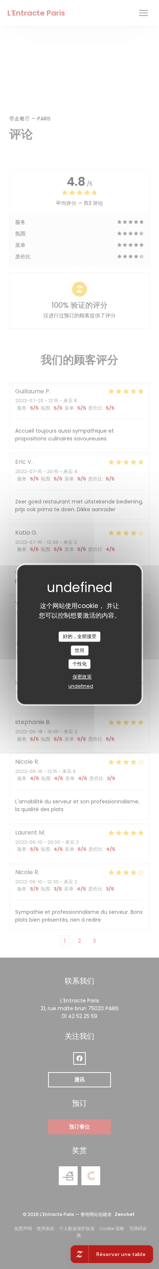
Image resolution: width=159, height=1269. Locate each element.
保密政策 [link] (82, 676)
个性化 (79, 664)
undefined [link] (80, 686)
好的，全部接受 (80, 636)
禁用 (79, 650)
